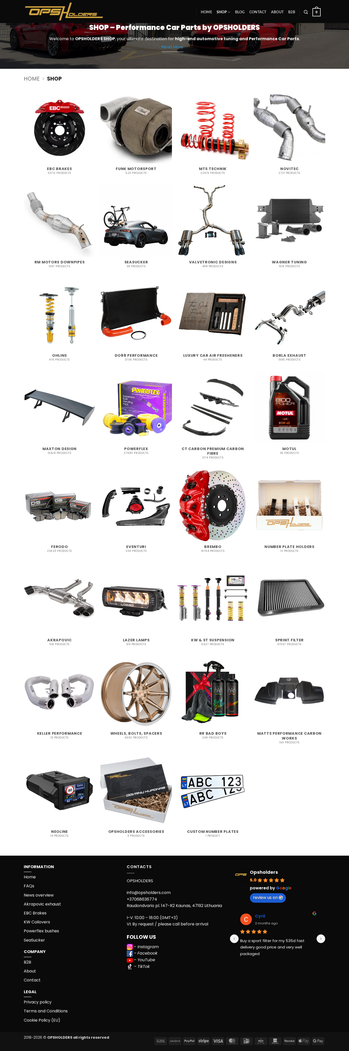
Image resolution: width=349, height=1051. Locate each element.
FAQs (29, 886)
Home (206, 12)
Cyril (260, 916)
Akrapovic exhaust (42, 904)
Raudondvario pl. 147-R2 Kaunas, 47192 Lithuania (174, 906)
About (277, 12)
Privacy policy (38, 1002)
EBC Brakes (35, 913)
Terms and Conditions (46, 1011)
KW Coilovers (37, 922)
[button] (306, 12)
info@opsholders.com (149, 893)
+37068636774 (142, 899)
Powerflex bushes (41, 931)
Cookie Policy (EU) (42, 1020)
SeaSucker (34, 940)
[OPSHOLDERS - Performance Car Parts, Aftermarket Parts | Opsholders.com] (76, 11)
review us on (265, 897)
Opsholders (264, 872)
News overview (39, 895)
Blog (240, 12)
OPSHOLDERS (89, 39)
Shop (222, 12)
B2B (291, 12)
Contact (257, 12)
